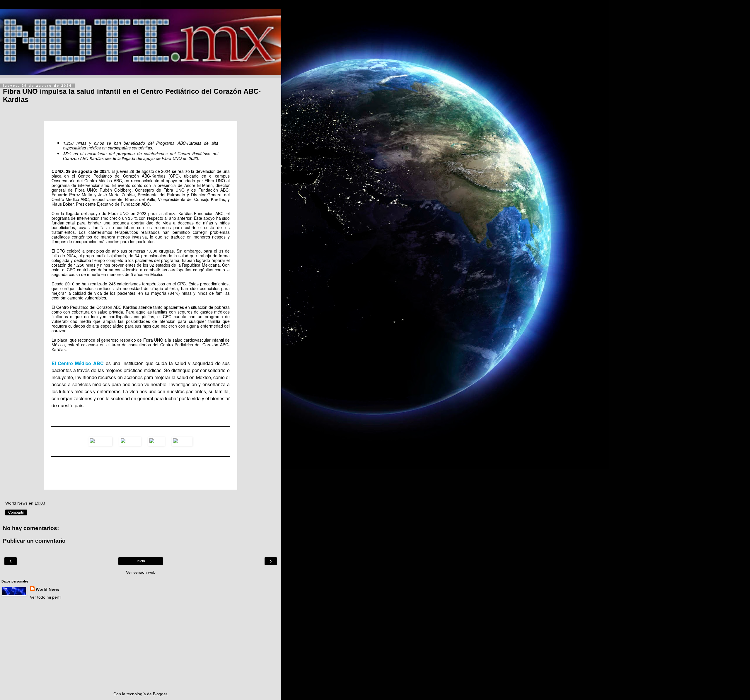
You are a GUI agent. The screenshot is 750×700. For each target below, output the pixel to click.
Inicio (141, 561)
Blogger (160, 694)
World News (47, 589)
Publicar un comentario (34, 541)
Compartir (16, 512)
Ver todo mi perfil (45, 597)
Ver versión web (141, 572)
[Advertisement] (140, 645)
